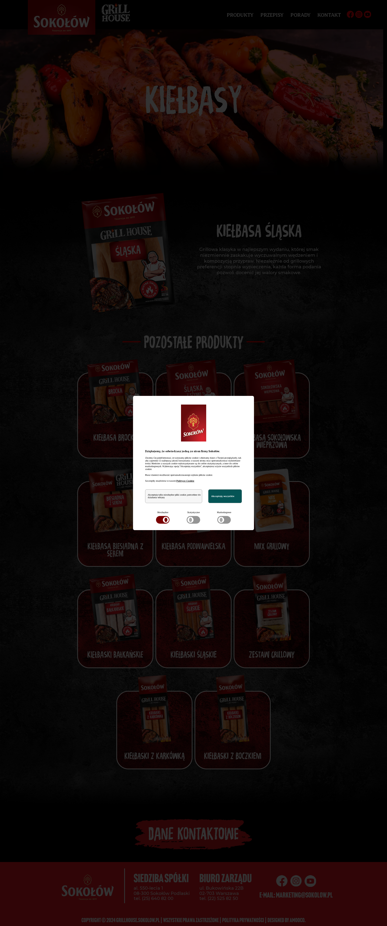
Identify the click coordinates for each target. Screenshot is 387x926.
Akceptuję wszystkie (222, 496)
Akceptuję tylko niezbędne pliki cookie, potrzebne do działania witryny (174, 496)
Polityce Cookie (185, 480)
